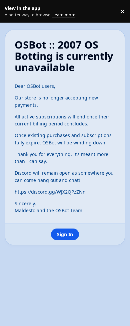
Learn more (13, 11)
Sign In (65, 234)
